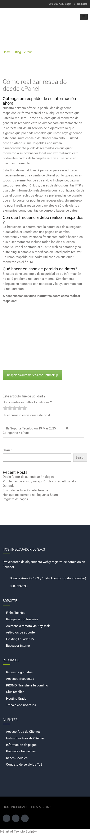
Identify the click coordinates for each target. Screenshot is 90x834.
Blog (18, 52)
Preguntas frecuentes (21, 751)
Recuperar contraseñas (22, 619)
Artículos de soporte (20, 632)
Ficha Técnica (15, 613)
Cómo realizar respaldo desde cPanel (35, 85)
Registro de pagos (15, 499)
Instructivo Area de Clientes (25, 738)
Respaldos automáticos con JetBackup (32, 375)
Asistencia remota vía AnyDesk (28, 626)
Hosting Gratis (16, 698)
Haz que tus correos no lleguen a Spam (30, 495)
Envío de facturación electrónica (25, 490)
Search (7, 450)
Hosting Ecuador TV (20, 639)
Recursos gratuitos (19, 672)
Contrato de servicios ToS (24, 764)
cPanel (28, 52)
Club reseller (15, 692)
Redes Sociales (17, 758)
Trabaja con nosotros (21, 705)
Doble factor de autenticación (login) (28, 477)
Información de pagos (21, 745)
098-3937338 (56, 3)
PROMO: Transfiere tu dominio (27, 685)
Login (68, 3)
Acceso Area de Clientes (23, 732)
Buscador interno (18, 646)
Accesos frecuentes (20, 679)
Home (6, 52)
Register (82, 3)
